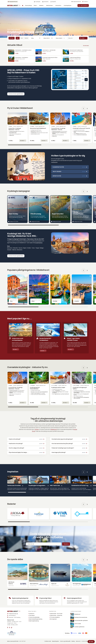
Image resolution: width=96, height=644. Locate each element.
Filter (12, 38)
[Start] (12, 5)
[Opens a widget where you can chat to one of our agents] (91, 641)
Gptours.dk (78, 641)
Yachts (26, 38)
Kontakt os (86, 1)
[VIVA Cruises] (60, 514)
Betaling (73, 641)
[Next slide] (87, 108)
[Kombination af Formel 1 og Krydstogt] (82, 483)
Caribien (37, 429)
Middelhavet (53, 429)
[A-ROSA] (17, 514)
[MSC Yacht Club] (60, 483)
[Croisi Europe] (39, 514)
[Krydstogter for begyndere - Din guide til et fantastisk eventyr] (39, 483)
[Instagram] (9, 627)
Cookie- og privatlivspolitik (65, 641)
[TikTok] (11, 627)
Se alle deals (86, 45)
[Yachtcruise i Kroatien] (17, 483)
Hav (17, 38)
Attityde (87, 641)
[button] (53, 79)
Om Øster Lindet (47, 641)
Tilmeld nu (66, 544)
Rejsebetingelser (55, 641)
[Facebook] (7, 627)
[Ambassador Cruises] (82, 514)
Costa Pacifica (38, 242)
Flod (22, 38)
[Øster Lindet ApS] (12, 611)
